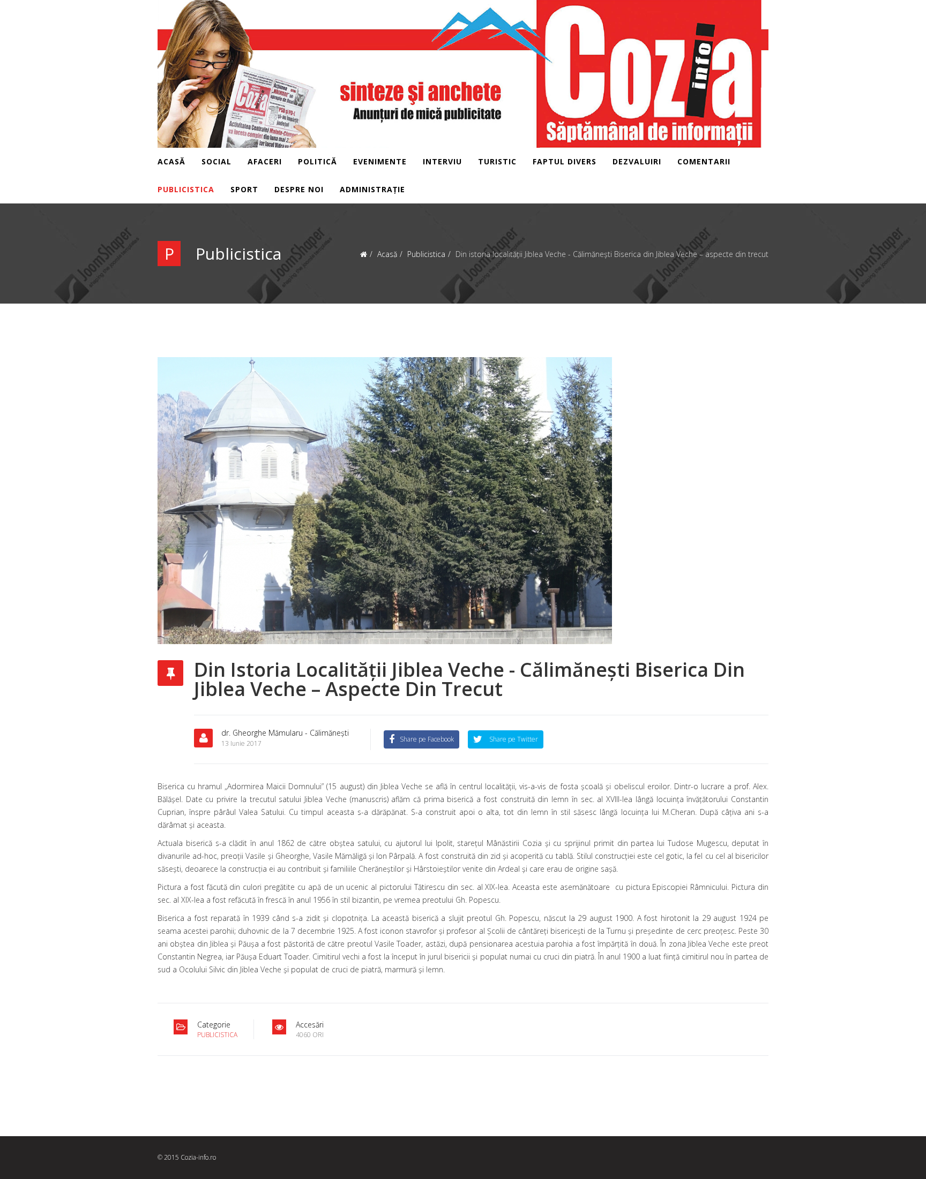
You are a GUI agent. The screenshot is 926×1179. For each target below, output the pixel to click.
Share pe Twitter (513, 739)
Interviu (442, 161)
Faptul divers (564, 161)
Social (216, 161)
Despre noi (299, 189)
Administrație (372, 189)
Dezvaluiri (637, 161)
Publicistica (186, 189)
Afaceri (265, 161)
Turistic (497, 161)
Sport (244, 189)
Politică (317, 161)
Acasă (171, 161)
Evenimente (380, 161)
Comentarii (703, 161)
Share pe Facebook (427, 739)
